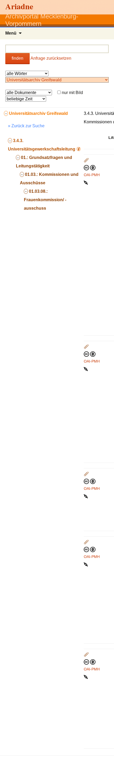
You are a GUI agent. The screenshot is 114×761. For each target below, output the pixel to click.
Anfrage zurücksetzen (50, 58)
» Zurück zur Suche (26, 126)
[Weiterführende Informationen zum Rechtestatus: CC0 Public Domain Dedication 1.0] (89, 167)
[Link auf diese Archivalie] (86, 182)
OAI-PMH (92, 175)
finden (17, 58)
